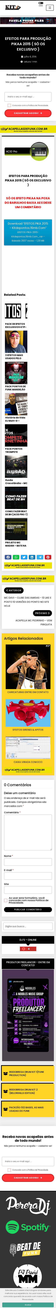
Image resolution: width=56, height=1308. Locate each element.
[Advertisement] (28, 269)
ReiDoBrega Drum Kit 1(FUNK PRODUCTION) (26, 1073)
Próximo (41, 613)
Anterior (15, 590)
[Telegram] (40, 557)
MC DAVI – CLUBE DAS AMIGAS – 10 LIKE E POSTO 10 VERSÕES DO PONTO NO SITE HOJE (27, 601)
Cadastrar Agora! (26, 113)
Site (6, 884)
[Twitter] (24, 557)
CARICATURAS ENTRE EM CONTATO (28, 692)
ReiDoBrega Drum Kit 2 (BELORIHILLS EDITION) (23, 1091)
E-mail (9, 870)
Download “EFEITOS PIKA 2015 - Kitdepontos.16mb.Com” (28, 232)
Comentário (12, 812)
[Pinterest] (48, 557)
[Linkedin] (32, 557)
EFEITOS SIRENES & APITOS (28, 729)
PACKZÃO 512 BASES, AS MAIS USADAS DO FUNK (26, 1109)
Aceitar (28, 1305)
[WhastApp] (16, 557)
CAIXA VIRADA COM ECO (28, 762)
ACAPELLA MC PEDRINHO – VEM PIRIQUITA (34, 622)
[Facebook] (8, 557)
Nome (8, 856)
